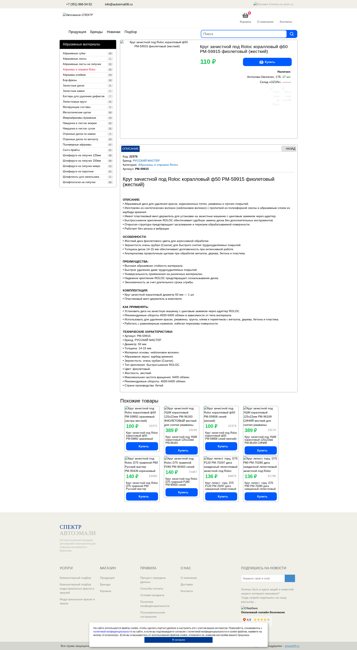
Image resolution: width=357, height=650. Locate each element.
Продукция (77, 32)
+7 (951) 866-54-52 (78, 4)
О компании (189, 577)
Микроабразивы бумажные (87, 117)
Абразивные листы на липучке (87, 64)
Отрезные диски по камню (87, 134)
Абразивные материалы (81, 44)
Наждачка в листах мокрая (87, 123)
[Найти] (292, 33)
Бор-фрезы (87, 80)
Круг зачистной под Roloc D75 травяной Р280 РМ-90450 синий (181, 481)
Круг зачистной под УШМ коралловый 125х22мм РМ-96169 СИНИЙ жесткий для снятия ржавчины (260, 442)
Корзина (105, 591)
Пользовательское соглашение (152, 614)
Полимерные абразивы (87, 144)
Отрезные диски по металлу (87, 139)
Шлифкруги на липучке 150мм (87, 160)
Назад (290, 148)
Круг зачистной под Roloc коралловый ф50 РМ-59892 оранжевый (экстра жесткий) (142, 437)
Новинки (113, 32)
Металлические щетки (87, 112)
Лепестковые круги (87, 101)
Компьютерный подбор (75, 577)
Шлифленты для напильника (87, 176)
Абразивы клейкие (87, 74)
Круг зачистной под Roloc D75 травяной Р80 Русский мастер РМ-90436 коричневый (142, 487)
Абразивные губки (87, 53)
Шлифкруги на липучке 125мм (87, 155)
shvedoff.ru (292, 646)
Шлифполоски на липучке (87, 182)
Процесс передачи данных (153, 580)
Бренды (96, 32)
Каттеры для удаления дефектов (87, 96)
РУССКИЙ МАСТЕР (146, 160)
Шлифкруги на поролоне (87, 171)
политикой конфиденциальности (112, 631)
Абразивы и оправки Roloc (87, 69)
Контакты (187, 591)
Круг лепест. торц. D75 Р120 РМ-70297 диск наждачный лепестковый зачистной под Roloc (220, 487)
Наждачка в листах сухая (87, 128)
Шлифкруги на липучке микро (87, 166)
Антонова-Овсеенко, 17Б (264, 76)
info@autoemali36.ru (118, 4)
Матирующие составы (87, 107)
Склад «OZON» (270, 82)
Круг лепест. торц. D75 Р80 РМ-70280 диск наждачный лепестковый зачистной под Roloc (260, 487)
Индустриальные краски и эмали (77, 601)
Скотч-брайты (87, 150)
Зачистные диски (87, 85)
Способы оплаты (151, 588)
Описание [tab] (130, 148)
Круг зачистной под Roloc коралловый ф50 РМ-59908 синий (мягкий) (221, 435)
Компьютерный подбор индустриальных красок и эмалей (77, 588)
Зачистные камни (87, 91)
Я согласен (178, 639)
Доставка (187, 584)
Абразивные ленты (87, 58)
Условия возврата (152, 595)
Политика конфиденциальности (155, 603)
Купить (270, 62)
